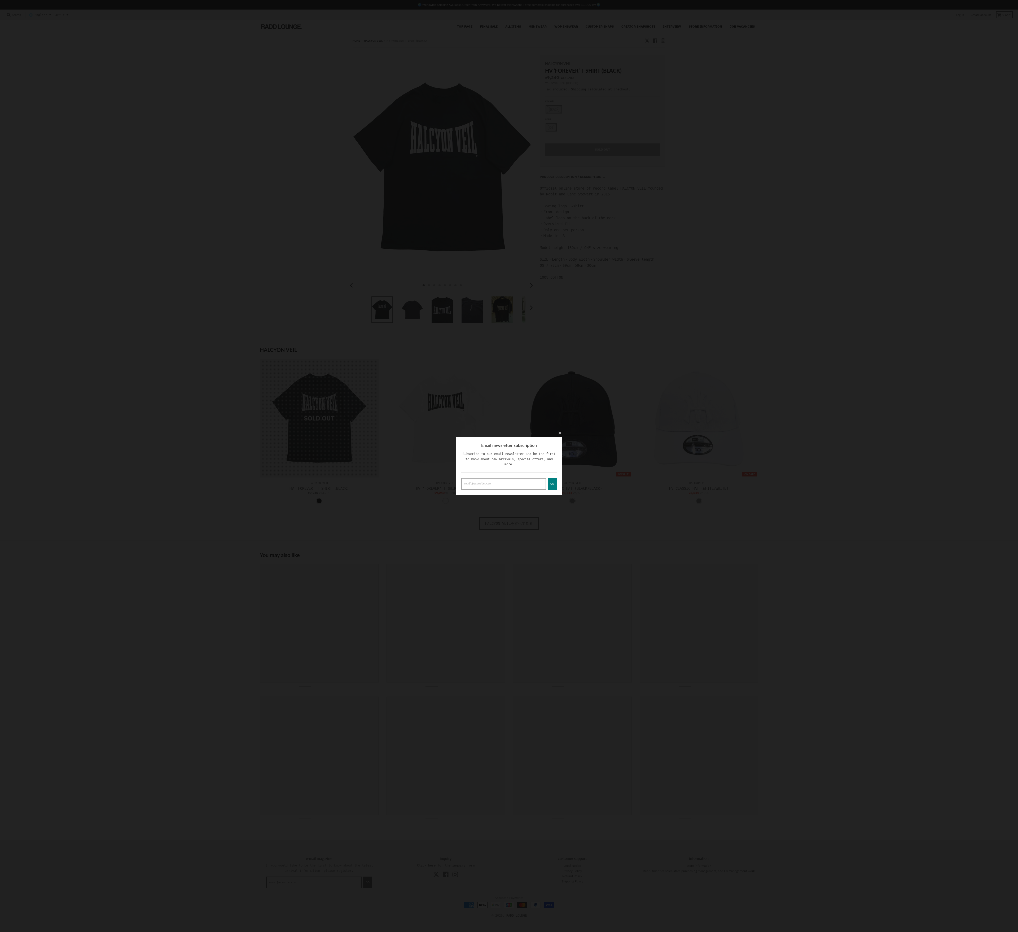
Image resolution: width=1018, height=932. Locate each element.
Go (552, 483)
